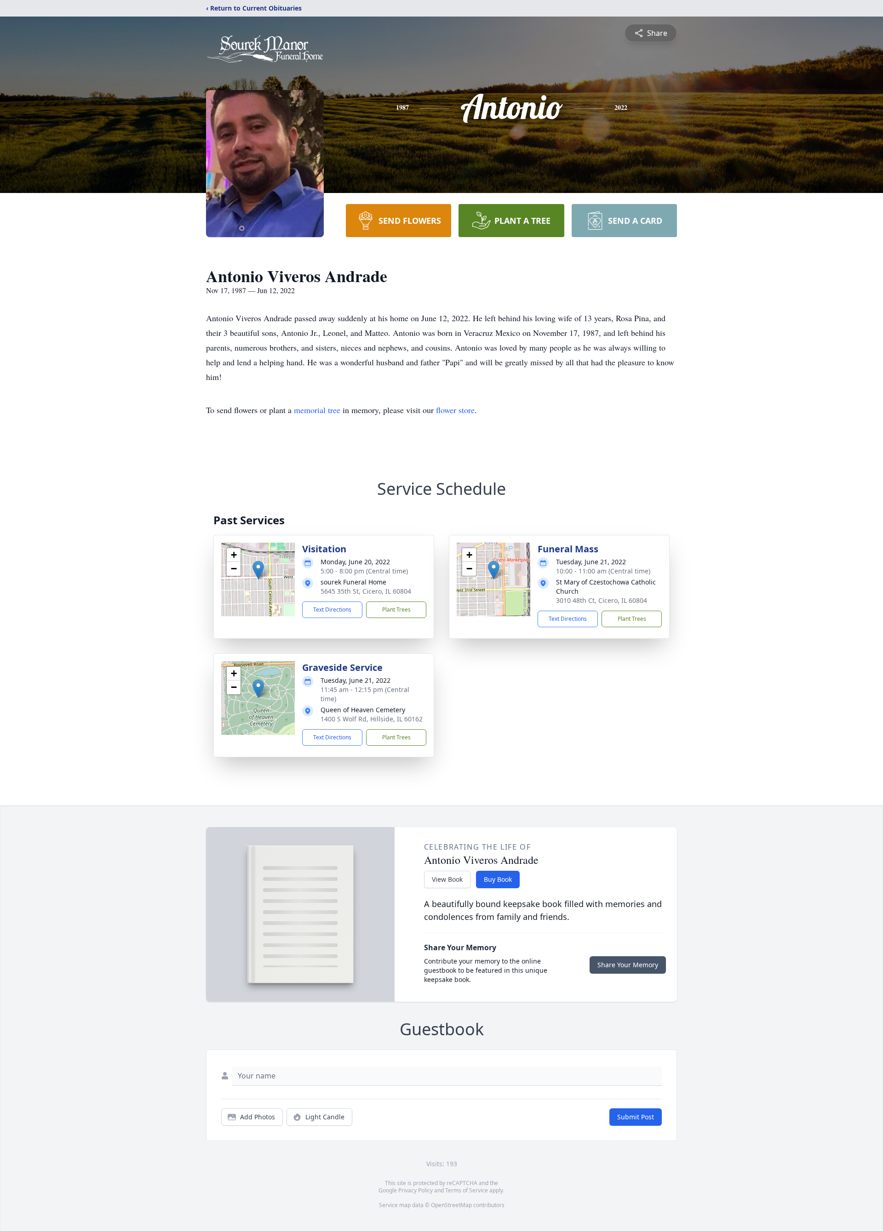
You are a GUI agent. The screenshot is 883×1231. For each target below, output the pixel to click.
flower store (455, 409)
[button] (258, 570)
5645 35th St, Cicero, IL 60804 (366, 591)
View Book (447, 879)
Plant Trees (396, 609)
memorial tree (317, 409)
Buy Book (498, 879)
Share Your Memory (627, 964)
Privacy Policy (415, 1190)
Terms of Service (466, 1190)
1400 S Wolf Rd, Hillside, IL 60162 (372, 719)
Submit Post (635, 1116)
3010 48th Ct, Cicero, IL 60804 (601, 600)
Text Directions (332, 609)
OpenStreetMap (451, 1205)
